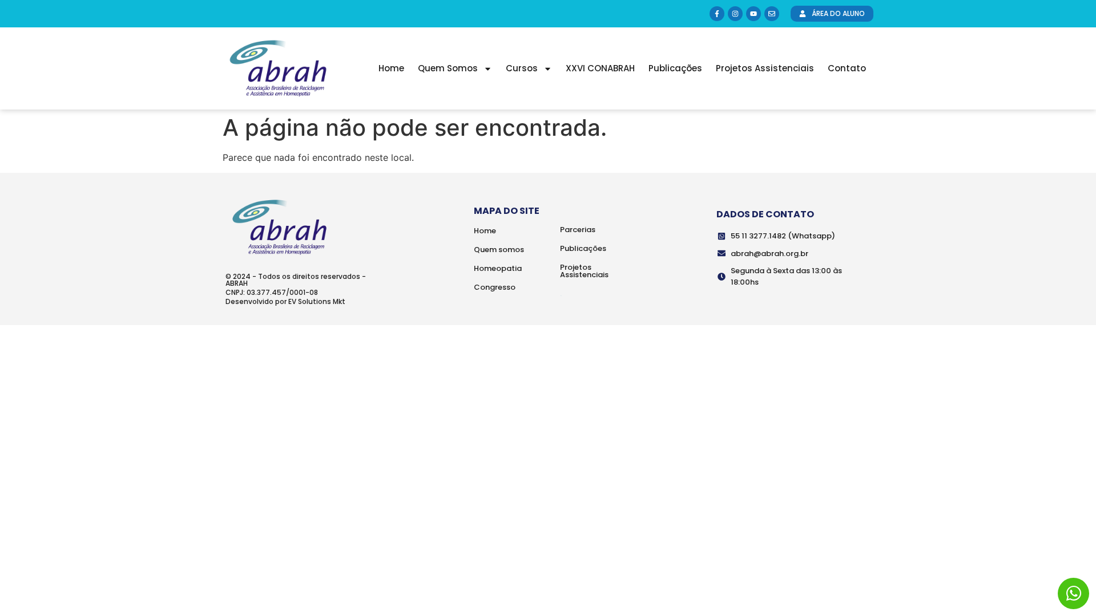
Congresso (494, 287)
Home (391, 68)
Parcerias (577, 229)
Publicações (675, 68)
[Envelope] (771, 13)
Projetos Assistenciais (765, 68)
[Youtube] (753, 13)
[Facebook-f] (717, 13)
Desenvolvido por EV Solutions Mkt (285, 301)
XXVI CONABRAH (600, 68)
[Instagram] (735, 13)
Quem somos (499, 249)
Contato (847, 68)
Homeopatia (498, 268)
